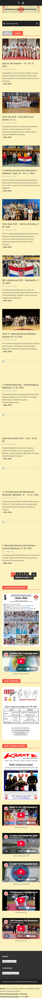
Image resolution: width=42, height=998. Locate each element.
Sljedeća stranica (22, 577)
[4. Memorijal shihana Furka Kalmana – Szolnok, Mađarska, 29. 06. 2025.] (21, 531)
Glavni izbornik (12, 23)
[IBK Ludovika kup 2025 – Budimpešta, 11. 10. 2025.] (21, 266)
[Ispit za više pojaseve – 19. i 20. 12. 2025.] (21, 49)
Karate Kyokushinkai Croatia (27, 982)
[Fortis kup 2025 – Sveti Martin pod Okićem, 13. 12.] (21, 102)
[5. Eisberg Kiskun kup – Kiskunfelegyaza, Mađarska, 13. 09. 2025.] (21, 370)
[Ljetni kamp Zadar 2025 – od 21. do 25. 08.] (21, 424)
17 (34, 575)
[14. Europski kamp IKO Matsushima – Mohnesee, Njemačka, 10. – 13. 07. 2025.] (21, 477)
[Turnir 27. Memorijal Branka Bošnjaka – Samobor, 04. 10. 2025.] (21, 319)
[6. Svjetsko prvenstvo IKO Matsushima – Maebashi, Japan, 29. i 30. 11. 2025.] (21, 156)
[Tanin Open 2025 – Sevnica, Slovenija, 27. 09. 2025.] (21, 209)
